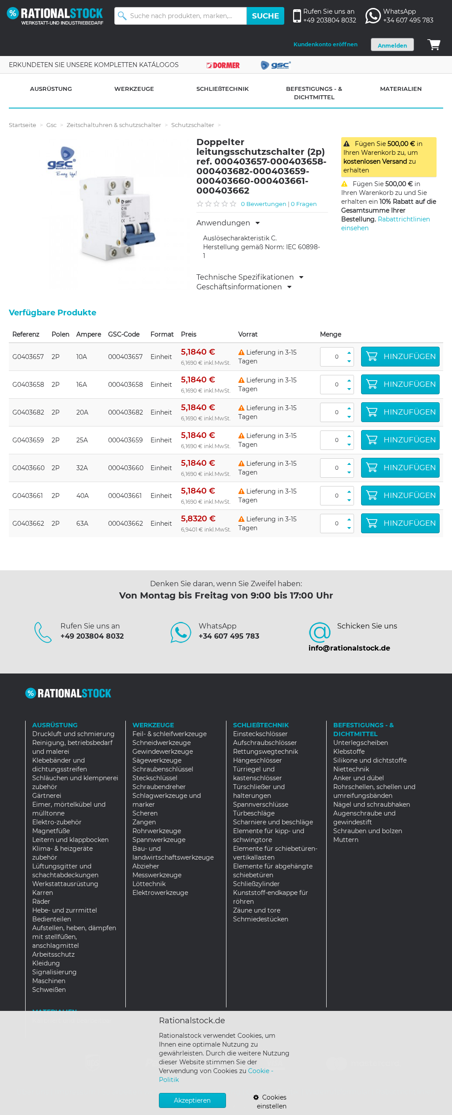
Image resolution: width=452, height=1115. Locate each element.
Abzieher (145, 866)
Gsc (51, 124)
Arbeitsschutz (53, 954)
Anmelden (392, 45)
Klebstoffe (349, 752)
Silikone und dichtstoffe (370, 760)
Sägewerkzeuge (156, 760)
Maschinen (48, 981)
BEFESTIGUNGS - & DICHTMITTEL (314, 93)
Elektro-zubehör (57, 822)
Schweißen (49, 990)
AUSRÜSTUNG (51, 88)
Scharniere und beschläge (273, 822)
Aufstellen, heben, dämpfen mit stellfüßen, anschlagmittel (74, 937)
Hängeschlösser (257, 760)
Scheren (145, 813)
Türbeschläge (254, 813)
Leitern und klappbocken (70, 840)
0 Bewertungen (263, 203)
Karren (42, 893)
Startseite (22, 124)
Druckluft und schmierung (73, 734)
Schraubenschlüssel (162, 769)
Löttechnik (149, 884)
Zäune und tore (256, 910)
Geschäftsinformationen (241, 287)
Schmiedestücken (260, 919)
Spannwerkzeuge (158, 840)
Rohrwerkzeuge (156, 831)
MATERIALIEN (401, 88)
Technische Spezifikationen (247, 277)
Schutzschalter (192, 124)
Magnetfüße (51, 831)
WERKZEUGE (134, 88)
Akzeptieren (192, 1100)
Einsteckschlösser (260, 734)
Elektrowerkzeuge (160, 893)
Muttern (345, 840)
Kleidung (46, 963)
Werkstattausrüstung (65, 884)
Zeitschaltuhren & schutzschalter (114, 124)
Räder (41, 901)
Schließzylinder (256, 884)
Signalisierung (54, 972)
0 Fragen (304, 203)
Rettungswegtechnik (265, 752)
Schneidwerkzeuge (161, 743)
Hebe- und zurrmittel (64, 910)
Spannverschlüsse (260, 804)
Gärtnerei (46, 796)
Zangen (144, 822)
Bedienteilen (51, 919)
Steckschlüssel (154, 778)
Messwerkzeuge (156, 875)
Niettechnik (351, 769)
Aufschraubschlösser (265, 743)
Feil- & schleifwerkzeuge (169, 734)
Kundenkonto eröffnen (326, 44)
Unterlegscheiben (360, 743)
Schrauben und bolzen (367, 831)
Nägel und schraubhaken (371, 804)
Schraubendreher (159, 787)
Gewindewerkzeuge (162, 752)
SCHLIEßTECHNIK (222, 88)
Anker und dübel (358, 778)
